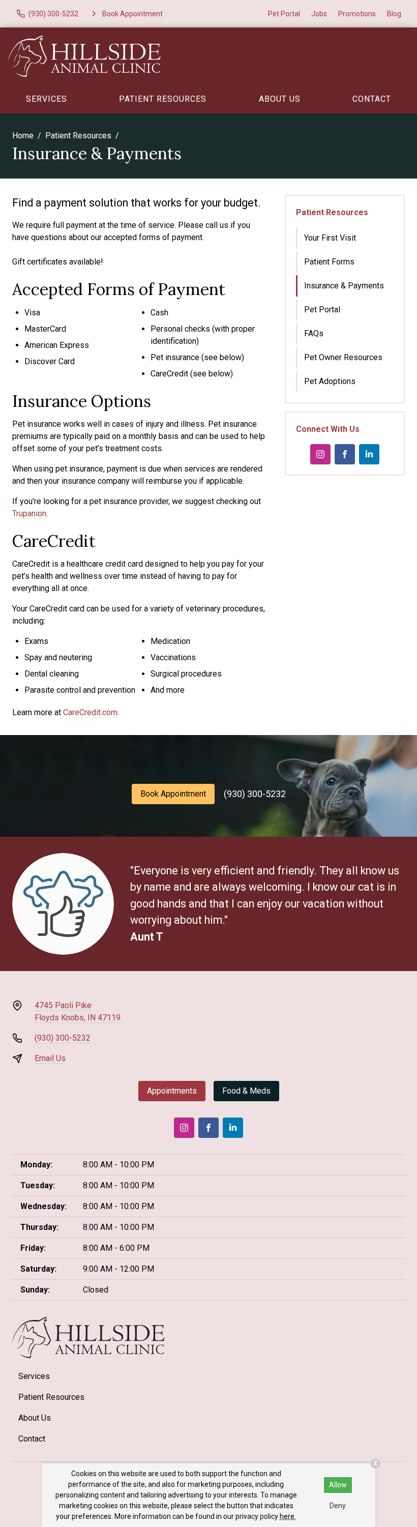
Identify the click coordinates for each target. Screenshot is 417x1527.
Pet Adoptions (329, 381)
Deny (338, 1506)
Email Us (50, 1058)
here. (288, 1516)
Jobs (319, 14)
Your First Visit (330, 238)
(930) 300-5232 (255, 793)
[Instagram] (320, 454)
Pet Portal (284, 14)
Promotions (357, 14)
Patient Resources (162, 99)
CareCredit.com (90, 712)
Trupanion (29, 513)
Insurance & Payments (344, 285)
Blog (394, 14)
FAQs (313, 333)
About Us (280, 99)
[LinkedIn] (369, 454)
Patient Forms (329, 262)
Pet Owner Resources (343, 357)
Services (46, 99)
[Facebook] (345, 454)
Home (23, 135)
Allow (338, 1485)
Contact (31, 1439)
